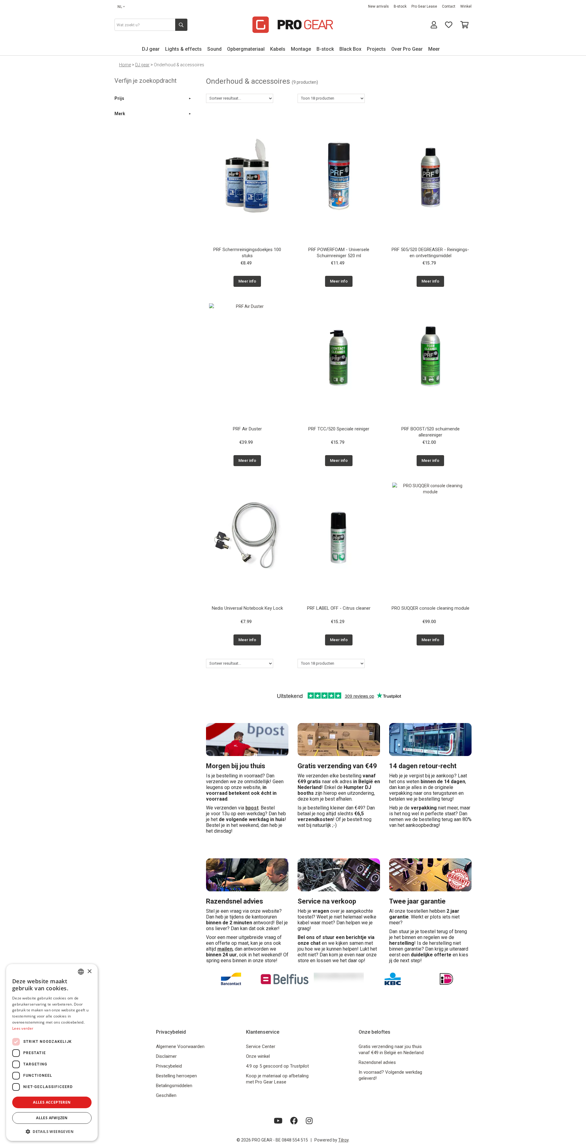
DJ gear (151, 49)
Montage (301, 49)
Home (125, 64)
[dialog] (52, 1052)
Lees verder (22, 1028)
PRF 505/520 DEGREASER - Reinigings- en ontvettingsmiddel (430, 252)
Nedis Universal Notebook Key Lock (247, 608)
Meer (434, 49)
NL (120, 7)
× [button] (89, 971)
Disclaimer (166, 1056)
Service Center (260, 1046)
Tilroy (343, 1140)
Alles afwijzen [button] (52, 1117)
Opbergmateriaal (246, 49)
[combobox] (81, 972)
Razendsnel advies (377, 1062)
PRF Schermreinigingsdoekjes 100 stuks (247, 252)
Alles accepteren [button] (52, 1102)
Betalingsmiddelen (174, 1085)
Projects (376, 49)
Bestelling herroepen (176, 1076)
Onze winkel (258, 1056)
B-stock (400, 6)
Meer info (247, 281)
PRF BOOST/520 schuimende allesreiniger (430, 432)
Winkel (466, 6)
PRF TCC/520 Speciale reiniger (338, 429)
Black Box (350, 49)
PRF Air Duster (247, 429)
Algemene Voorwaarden (180, 1046)
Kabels (277, 49)
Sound (214, 49)
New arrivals (378, 6)
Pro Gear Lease (424, 6)
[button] (52, 1131)
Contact (448, 6)
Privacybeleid (169, 1066)
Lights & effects (183, 49)
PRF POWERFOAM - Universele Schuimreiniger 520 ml (338, 252)
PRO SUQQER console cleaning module (430, 608)
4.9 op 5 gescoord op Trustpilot (277, 1066)
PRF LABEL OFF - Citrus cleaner (339, 608)
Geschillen (166, 1095)
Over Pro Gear (407, 49)
